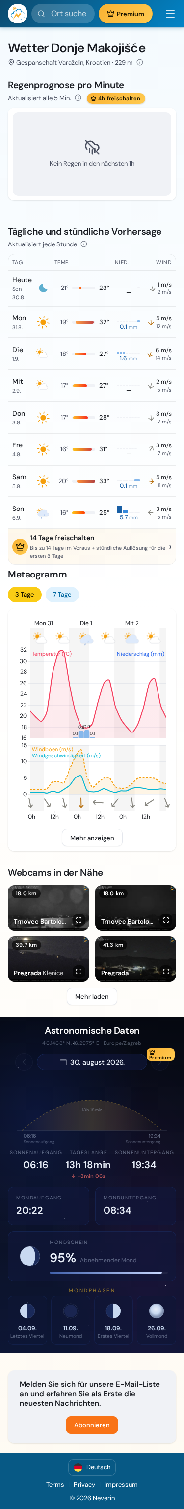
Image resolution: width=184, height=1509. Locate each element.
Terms (55, 1484)
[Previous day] (24, 1062)
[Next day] (160, 1062)
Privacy (84, 1484)
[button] (166, 13)
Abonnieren (92, 1425)
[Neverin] (17, 13)
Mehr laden (92, 996)
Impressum (121, 1484)
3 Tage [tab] (24, 594)
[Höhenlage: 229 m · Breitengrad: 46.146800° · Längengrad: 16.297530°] (139, 62)
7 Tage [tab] (62, 594)
